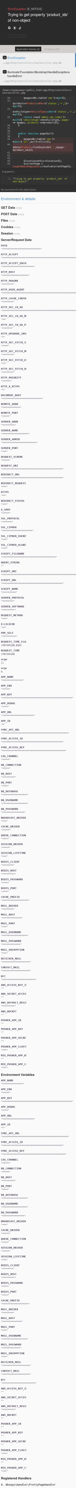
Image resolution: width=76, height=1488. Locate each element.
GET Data (8, 207)
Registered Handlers (16, 1478)
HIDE (23, 36)
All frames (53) (52, 49)
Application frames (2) (28, 49)
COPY (12, 36)
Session (7, 233)
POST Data (9, 214)
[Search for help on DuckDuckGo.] (14, 28)
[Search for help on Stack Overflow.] (19, 28)
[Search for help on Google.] (9, 28)
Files (4, 220)
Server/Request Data (16, 239)
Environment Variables (17, 1074)
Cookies (7, 227)
